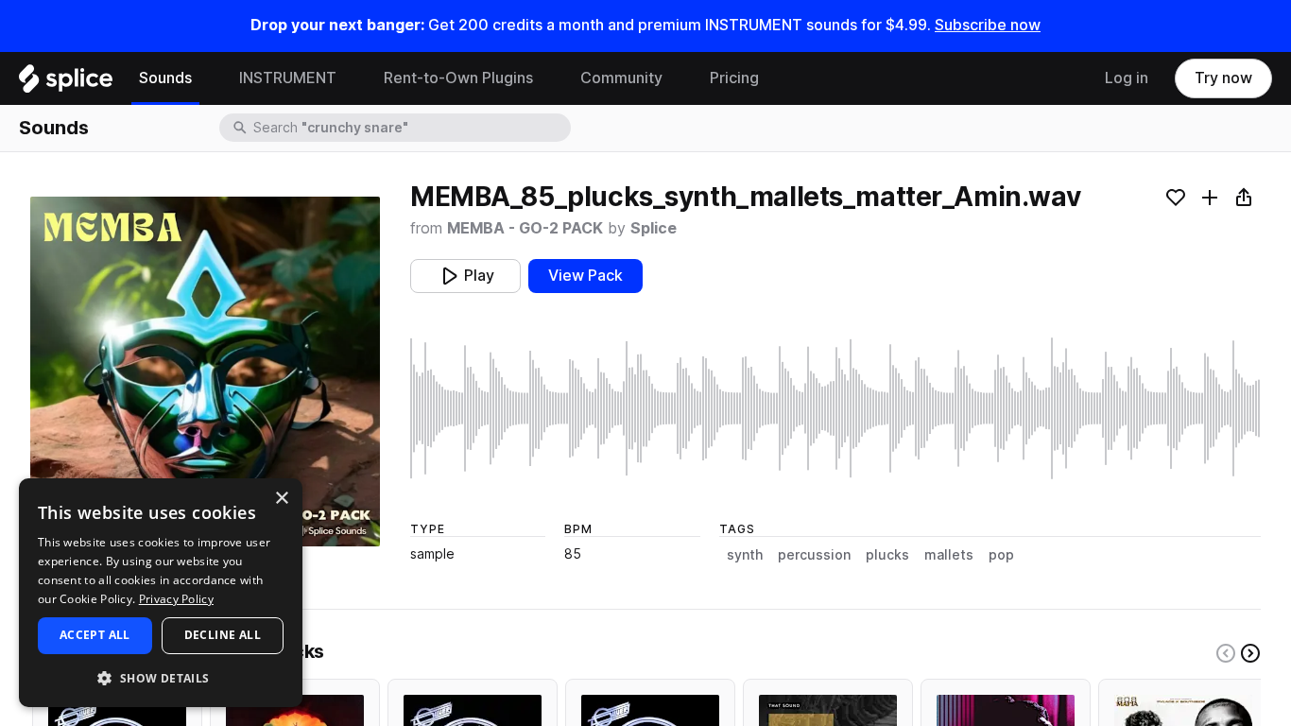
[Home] (65, 83)
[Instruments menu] (350, 78)
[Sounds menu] (206, 78)
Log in (1126, 78)
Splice (653, 228)
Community (621, 78)
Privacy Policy (176, 599)
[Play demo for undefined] (205, 371)
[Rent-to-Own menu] (547, 78)
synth (745, 554)
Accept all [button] (95, 635)
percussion (814, 554)
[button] (161, 677)
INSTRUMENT (287, 78)
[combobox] (410, 127)
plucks (887, 554)
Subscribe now (988, 25)
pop (1001, 554)
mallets (948, 554)
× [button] (281, 499)
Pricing (734, 78)
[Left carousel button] (1226, 653)
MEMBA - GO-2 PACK (525, 228)
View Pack (585, 276)
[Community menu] (676, 78)
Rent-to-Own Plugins (458, 78)
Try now (1223, 78)
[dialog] (160, 592)
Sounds (165, 78)
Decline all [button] (222, 635)
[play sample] (835, 408)
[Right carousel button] (1250, 653)
